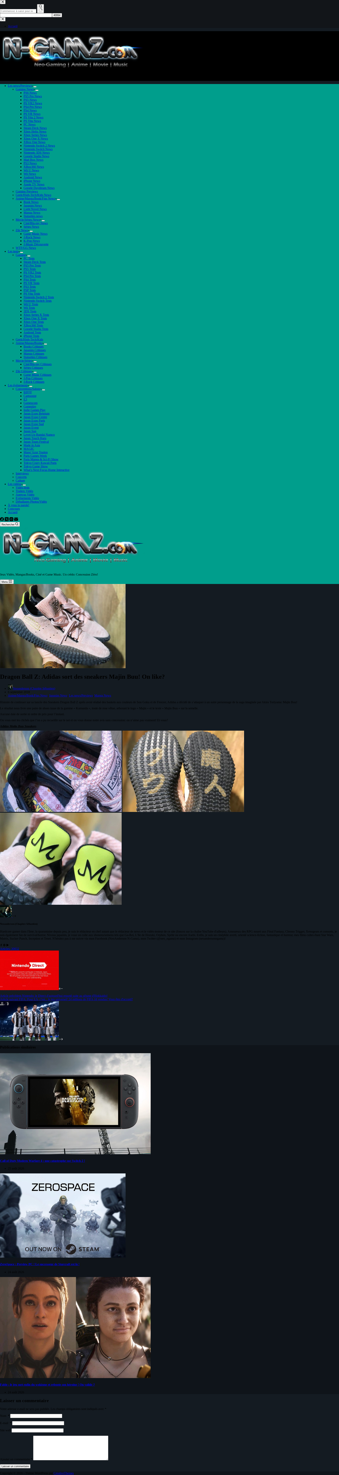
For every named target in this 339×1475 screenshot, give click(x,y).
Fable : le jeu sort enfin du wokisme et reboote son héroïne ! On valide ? (47, 1384)
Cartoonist (30, 396)
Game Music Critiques (37, 374)
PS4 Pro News (33, 106)
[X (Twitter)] (7, 520)
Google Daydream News (39, 188)
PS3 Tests (30, 286)
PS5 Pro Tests (32, 265)
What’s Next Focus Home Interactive (46, 470)
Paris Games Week (35, 455)
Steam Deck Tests (35, 262)
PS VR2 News (33, 103)
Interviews (22, 473)
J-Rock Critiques (34, 381)
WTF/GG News (26, 247)
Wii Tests (29, 307)
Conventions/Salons (28, 388)
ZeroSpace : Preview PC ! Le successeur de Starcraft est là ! (39, 1264)
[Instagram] (11, 520)
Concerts (21, 477)
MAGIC (29, 448)
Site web (5, 1430)
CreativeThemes (64, 1473)
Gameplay (30, 406)
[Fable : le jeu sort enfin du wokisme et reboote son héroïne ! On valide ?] (75, 1377)
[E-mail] (16, 520)
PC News (30, 124)
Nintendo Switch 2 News (39, 145)
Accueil (12, 512)
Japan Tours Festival (36, 441)
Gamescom (30, 403)
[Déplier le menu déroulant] (34, 86)
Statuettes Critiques (35, 357)
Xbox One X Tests (35, 318)
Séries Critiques (33, 367)
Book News (31, 202)
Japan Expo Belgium (36, 413)
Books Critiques (34, 346)
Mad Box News (33, 159)
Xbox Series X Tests (36, 314)
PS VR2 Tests (32, 272)
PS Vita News (32, 121)
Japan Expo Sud (34, 424)
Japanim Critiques (35, 350)
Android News (33, 177)
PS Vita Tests (32, 293)
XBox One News (34, 142)
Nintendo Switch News (38, 149)
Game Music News (35, 233)
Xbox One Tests (34, 322)
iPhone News (32, 181)
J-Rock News (32, 237)
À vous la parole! (18, 505)
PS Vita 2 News (33, 117)
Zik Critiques (24, 371)
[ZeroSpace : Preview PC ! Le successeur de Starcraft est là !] (63, 1256)
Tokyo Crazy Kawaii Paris (40, 463)
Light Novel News (35, 209)
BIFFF (28, 392)
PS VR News (32, 114)
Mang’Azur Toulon (36, 452)
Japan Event (31, 427)
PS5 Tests (30, 269)
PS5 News (30, 99)
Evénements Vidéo (27, 498)
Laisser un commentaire (15, 1466)
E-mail (5, 1423)
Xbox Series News (35, 135)
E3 (25, 399)
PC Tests (29, 258)
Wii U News (31, 170)
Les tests (13, 251)
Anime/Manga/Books (29, 343)
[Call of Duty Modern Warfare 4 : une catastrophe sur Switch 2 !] (75, 1153)
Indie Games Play (35, 410)
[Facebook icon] (1, 945)
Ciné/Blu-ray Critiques (38, 364)
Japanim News (33, 205)
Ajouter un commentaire (16, 1459)
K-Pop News (32, 240)
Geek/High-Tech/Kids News (33, 195)
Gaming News (25, 89)
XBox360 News (34, 166)
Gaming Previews (27, 191)
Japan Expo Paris (34, 420)
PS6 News (30, 92)
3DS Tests (30, 311)
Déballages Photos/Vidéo (31, 501)
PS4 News (30, 110)
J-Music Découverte (36, 244)
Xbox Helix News (35, 131)
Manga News (32, 212)
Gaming (21, 255)
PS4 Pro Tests (32, 276)
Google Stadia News (36, 156)
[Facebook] (2, 520)
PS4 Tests (30, 279)
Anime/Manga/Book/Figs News (35, 198)
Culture (20, 480)
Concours (14, 508)
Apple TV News (34, 184)
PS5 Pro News (33, 96)
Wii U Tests (31, 304)
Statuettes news (33, 216)
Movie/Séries (24, 360)
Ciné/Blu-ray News (36, 223)
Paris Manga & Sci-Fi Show (41, 459)
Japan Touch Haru (35, 438)
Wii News (30, 173)
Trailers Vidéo (24, 491)
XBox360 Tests (33, 325)
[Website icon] (4, 945)
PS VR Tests (31, 283)
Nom (4, 1415)
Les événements (18, 385)
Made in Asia (32, 445)
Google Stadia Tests (36, 329)
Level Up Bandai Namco (39, 434)
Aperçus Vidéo (25, 494)
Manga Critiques (34, 353)
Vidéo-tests (22, 487)
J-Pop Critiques (33, 378)
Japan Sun (30, 431)
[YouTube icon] (7, 945)
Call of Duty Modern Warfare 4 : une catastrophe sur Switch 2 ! (42, 1160)
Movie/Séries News (28, 219)
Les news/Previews (20, 85)
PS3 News (30, 163)
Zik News (22, 230)
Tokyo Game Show (36, 466)
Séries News (31, 226)
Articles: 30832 (9, 948)
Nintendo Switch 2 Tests (39, 297)
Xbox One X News (36, 138)
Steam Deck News (35, 128)
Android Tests (32, 332)
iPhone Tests (31, 336)
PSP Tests (30, 290)
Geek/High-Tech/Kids (29, 339)
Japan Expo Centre (35, 417)
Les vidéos (14, 484)
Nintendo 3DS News (37, 152)
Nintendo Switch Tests (38, 300)
